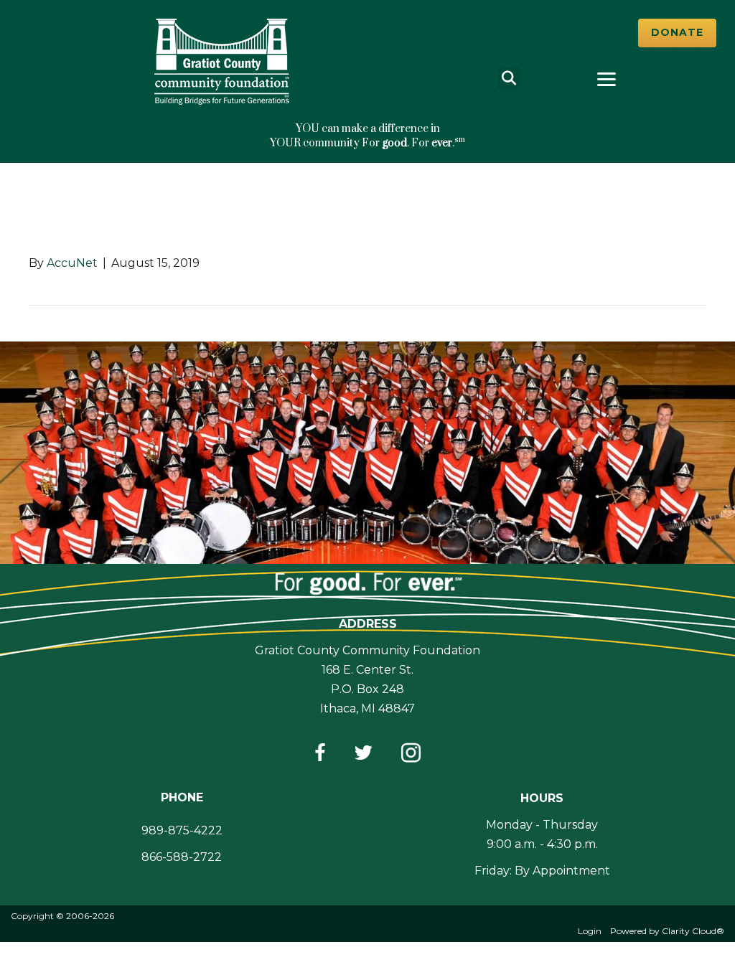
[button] (677, 33)
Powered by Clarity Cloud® (667, 930)
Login (589, 930)
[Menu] (606, 79)
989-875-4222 (182, 830)
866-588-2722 (181, 857)
